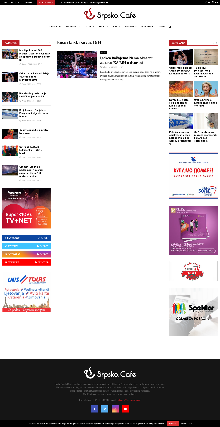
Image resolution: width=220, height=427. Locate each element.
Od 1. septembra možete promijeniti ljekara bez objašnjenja (205, 136)
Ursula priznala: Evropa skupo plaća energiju (205, 102)
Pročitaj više (186, 423)
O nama (28, 2)
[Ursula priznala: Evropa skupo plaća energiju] (206, 89)
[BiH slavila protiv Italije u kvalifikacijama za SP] (10, 97)
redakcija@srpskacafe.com (129, 399)
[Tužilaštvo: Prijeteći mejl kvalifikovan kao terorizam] (206, 57)
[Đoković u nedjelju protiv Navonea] (10, 134)
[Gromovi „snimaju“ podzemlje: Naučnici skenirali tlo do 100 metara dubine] (10, 170)
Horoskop (147, 26)
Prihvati (172, 423)
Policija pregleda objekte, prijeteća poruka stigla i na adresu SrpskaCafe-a (180, 138)
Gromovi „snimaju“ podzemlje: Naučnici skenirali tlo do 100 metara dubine (31, 171)
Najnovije (55, 26)
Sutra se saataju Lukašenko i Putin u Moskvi (30, 150)
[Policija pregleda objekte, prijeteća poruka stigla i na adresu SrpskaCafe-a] (181, 121)
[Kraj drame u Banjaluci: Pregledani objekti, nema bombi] (10, 114)
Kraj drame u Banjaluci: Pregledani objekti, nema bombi (33, 113)
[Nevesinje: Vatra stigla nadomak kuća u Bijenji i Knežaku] (181, 89)
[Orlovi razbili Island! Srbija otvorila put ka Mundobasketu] (10, 77)
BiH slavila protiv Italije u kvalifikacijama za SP (86, 2)
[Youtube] (125, 408)
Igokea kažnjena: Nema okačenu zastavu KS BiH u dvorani (126, 60)
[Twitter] (104, 408)
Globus (89, 26)
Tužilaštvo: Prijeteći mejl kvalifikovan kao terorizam (203, 72)
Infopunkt (72, 26)
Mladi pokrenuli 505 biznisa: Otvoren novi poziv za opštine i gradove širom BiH (35, 55)
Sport (102, 26)
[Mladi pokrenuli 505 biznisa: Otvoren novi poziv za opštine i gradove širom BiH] (10, 54)
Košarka (103, 53)
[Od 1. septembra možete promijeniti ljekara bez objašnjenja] (206, 121)
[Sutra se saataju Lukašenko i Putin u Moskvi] (10, 151)
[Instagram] (115, 408)
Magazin (129, 26)
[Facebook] (94, 408)
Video (161, 26)
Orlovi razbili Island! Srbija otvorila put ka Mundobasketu (34, 76)
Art (115, 26)
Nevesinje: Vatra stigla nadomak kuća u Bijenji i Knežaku (179, 104)
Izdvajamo (178, 42)
